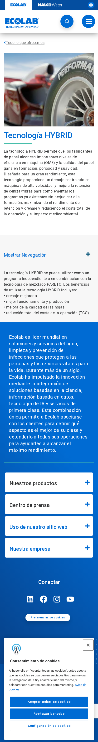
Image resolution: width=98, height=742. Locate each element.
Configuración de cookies (49, 726)
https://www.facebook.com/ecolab (43, 599)
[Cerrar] (88, 645)
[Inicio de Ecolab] (19, 23)
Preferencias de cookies (48, 617)
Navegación (25, 255)
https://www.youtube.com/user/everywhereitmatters (70, 599)
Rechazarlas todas (49, 713)
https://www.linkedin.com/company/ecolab (30, 599)
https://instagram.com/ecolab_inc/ (57, 599)
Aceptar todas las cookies (49, 701)
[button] (67, 21)
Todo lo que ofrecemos (25, 42)
